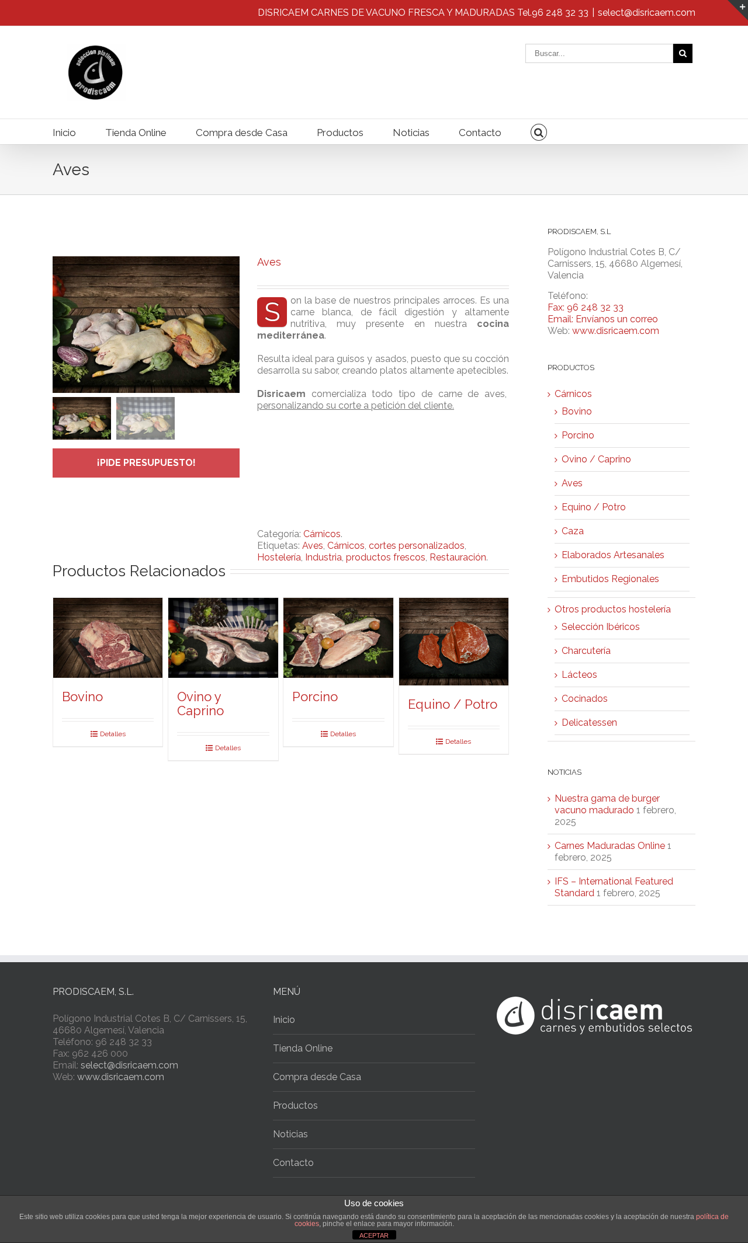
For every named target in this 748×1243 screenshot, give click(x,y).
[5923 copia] (146, 324)
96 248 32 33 (560, 12)
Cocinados (585, 698)
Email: (562, 319)
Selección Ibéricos (601, 626)
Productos (340, 132)
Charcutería (586, 650)
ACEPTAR (374, 1235)
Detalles (113, 734)
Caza (573, 531)
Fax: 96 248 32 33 (586, 307)
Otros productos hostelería (613, 609)
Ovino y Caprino (200, 703)
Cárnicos (322, 533)
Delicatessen (589, 722)
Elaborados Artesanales (613, 554)
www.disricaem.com (615, 330)
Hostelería (279, 557)
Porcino (315, 696)
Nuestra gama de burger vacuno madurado (607, 804)
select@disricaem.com (646, 12)
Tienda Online (136, 132)
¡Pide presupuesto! (146, 462)
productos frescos (385, 557)
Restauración (458, 557)
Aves (312, 545)
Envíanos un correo (617, 319)
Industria (323, 557)
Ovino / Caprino (596, 459)
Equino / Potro (452, 704)
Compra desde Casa (242, 132)
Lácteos (579, 674)
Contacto (480, 132)
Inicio (64, 132)
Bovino (82, 696)
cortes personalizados (417, 545)
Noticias (411, 132)
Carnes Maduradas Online (610, 845)
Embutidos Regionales (610, 578)
